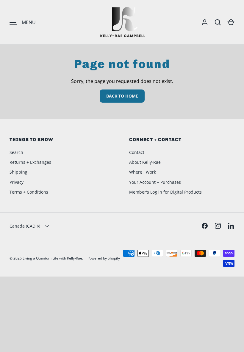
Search (16, 152)
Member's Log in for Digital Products (165, 192)
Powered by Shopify (103, 258)
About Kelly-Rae (145, 162)
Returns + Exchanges (30, 162)
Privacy (17, 182)
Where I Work (142, 172)
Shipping (18, 172)
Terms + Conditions (29, 192)
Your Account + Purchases (155, 182)
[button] (230, 22)
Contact (136, 152)
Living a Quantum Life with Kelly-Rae (52, 258)
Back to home (122, 96)
